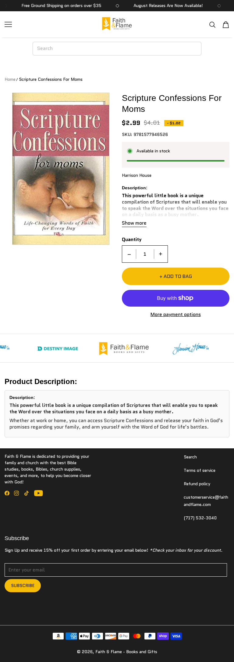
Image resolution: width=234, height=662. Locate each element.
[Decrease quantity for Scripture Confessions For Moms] (129, 254)
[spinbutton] (145, 254)
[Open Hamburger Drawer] (8, 24)
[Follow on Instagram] (16, 493)
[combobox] (117, 48)
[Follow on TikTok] (26, 493)
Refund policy (197, 484)
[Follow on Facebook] (7, 493)
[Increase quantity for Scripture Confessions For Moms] (160, 254)
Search (190, 457)
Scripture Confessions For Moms (51, 79)
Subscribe (22, 585)
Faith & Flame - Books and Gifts (126, 652)
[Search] (212, 24)
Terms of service (199, 470)
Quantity (132, 240)
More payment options (176, 314)
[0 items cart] (225, 24)
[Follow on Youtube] (38, 493)
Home (10, 79)
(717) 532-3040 (200, 518)
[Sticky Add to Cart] (210, 647)
